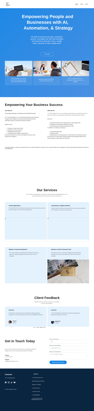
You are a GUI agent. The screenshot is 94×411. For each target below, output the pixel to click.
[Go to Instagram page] (8, 382)
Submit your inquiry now (58, 362)
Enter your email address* (55, 345)
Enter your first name (54, 339)
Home (76, 4)
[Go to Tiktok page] (11, 382)
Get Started (47, 54)
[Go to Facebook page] (6, 382)
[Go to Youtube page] (14, 382)
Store (86, 4)
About (81, 4)
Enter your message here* (55, 351)
